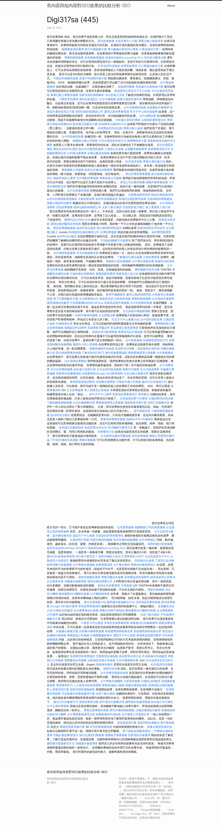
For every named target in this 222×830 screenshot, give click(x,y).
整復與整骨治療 (89, 702)
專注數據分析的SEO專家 (123, 49)
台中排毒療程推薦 (135, 107)
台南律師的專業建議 (159, 199)
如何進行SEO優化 (162, 702)
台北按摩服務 (75, 390)
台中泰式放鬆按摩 (143, 261)
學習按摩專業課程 (89, 606)
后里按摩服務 (65, 207)
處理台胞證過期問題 (138, 294)
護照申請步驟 (111, 668)
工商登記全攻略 (114, 149)
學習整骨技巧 (65, 685)
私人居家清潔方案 (58, 689)
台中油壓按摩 (148, 115)
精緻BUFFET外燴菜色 (140, 419)
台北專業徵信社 (89, 298)
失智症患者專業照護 (116, 623)
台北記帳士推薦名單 (136, 373)
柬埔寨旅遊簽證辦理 (82, 381)
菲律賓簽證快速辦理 (136, 577)
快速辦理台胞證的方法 (112, 124)
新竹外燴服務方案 (96, 49)
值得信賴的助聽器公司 (89, 111)
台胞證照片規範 (79, 539)
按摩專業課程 (104, 564)
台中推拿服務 (133, 340)
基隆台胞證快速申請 (129, 99)
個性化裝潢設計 (89, 99)
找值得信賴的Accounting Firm (124, 57)
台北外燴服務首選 (87, 253)
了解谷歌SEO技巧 (93, 352)
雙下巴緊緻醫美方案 (65, 298)
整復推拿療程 (104, 664)
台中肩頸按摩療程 (75, 361)
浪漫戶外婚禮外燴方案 (93, 78)
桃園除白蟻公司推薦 (85, 140)
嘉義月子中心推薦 (84, 535)
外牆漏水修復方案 (67, 631)
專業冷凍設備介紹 (154, 161)
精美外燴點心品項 (110, 556)
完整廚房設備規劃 (107, 656)
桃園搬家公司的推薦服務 (150, 527)
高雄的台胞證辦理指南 (132, 199)
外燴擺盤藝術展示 (101, 635)
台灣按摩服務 (108, 232)
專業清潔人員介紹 (127, 273)
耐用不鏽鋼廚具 (115, 294)
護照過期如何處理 (58, 302)
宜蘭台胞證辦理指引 (65, 735)
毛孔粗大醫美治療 (155, 57)
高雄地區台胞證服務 (160, 685)
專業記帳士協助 (133, 128)
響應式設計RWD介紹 (77, 219)
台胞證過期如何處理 (147, 710)
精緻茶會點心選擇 (64, 178)
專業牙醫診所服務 (112, 577)
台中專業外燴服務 (84, 564)
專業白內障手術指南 (111, 610)
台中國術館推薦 (100, 593)
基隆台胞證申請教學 (59, 203)
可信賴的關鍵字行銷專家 (115, 240)
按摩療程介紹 (106, 431)
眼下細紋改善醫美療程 (136, 731)
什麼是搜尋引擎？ (150, 49)
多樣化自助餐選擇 (109, 585)
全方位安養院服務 (61, 369)
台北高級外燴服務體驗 (137, 311)
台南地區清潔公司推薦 (101, 660)
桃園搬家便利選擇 (73, 49)
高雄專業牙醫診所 (98, 327)
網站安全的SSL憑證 (65, 149)
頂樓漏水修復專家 (75, 581)
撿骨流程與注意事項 (162, 577)
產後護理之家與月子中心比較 (132, 90)
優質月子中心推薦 (124, 635)
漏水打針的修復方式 (154, 381)
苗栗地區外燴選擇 (139, 735)
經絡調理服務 (126, 86)
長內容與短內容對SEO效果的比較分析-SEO (88, 5)
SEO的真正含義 (114, 95)
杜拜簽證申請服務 (162, 664)
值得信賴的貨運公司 (99, 581)
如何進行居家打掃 (85, 369)
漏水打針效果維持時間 (61, 556)
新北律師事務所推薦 (68, 352)
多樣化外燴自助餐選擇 (99, 169)
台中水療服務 (108, 99)
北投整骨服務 (55, 327)
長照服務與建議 (94, 57)
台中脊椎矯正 (148, 539)
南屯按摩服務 (140, 436)
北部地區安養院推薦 (147, 602)
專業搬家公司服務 (73, 169)
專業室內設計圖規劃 (130, 332)
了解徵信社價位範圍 (129, 257)
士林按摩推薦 (151, 257)
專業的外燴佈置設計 (143, 564)
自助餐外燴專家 (105, 381)
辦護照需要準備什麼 (72, 727)
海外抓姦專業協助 (116, 352)
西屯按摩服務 (106, 41)
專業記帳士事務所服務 (64, 95)
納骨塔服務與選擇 (89, 577)
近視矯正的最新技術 (71, 427)
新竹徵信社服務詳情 (111, 702)
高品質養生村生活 (96, 427)
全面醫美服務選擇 (136, 149)
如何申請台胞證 (86, 228)
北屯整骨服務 (126, 527)
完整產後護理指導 (139, 194)
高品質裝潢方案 (126, 722)
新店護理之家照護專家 (124, 327)
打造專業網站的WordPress (86, 302)
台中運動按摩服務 (87, 178)
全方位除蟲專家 (149, 369)
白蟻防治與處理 (63, 610)
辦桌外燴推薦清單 (162, 194)
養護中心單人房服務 (85, 344)
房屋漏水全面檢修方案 (149, 86)
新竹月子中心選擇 (100, 394)
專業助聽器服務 (74, 57)
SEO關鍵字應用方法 (120, 427)
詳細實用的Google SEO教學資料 (102, 373)
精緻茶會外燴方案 (135, 402)
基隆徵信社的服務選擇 (144, 623)
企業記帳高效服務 (98, 153)
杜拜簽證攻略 (133, 161)
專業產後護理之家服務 (142, 352)
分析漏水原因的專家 (127, 120)
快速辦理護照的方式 (155, 340)
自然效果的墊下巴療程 (134, 398)
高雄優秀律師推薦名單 (119, 631)
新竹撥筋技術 (142, 411)
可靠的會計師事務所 (82, 273)
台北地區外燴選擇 (163, 298)
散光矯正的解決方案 (85, 124)
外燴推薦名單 (64, 323)
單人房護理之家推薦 (96, 390)
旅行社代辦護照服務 (91, 149)
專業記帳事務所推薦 (96, 710)
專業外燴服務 (87, 440)
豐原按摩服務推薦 (64, 228)
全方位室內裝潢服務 (109, 369)
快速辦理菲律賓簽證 (82, 656)
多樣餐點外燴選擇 (158, 107)
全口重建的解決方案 (150, 66)
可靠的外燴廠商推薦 (65, 78)
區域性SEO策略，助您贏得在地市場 (137, 348)
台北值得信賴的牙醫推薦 (115, 436)
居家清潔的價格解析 (91, 95)
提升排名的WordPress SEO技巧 (67, 548)
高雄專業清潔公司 (159, 149)
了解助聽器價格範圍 (59, 402)
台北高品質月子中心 (157, 556)
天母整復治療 (129, 585)
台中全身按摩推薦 (58, 706)
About (171, 5)
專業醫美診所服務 (75, 660)
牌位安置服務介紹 (95, 602)
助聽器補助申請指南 (101, 348)
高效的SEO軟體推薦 (104, 332)
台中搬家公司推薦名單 (135, 714)
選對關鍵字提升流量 (147, 269)
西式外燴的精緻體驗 (122, 710)
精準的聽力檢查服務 (160, 544)
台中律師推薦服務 (64, 253)
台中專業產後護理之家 (81, 714)
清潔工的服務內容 (158, 402)
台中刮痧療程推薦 (73, 136)
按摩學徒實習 (129, 66)
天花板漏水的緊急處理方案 (78, 693)
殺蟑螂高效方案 (137, 140)
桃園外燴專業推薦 (157, 182)
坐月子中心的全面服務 (144, 111)
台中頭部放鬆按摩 (151, 319)
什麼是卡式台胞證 (92, 623)
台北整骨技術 (55, 581)
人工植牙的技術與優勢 (87, 685)
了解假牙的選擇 (68, 99)
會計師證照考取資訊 (109, 228)
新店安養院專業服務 (137, 174)
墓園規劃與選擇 (105, 273)
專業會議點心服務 (113, 685)
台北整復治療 (107, 315)
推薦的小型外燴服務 (118, 261)
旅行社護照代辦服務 (91, 735)
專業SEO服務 (130, 369)
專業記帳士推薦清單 (150, 41)
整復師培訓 (106, 298)
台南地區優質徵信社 (153, 120)
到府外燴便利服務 (86, 315)
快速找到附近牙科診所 (151, 228)
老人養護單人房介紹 (158, 207)
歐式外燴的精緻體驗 (125, 539)
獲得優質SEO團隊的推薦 (74, 593)
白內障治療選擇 (77, 153)
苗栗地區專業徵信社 (124, 394)
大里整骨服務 (132, 681)
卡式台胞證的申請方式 (112, 140)
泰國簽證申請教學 (75, 327)
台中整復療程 (165, 352)
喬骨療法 (143, 394)
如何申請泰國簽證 (106, 199)
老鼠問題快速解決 (148, 722)
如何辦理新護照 (161, 232)
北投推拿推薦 (122, 298)
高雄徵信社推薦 (144, 560)
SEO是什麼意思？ (86, 556)
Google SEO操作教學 (64, 606)
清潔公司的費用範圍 (132, 182)
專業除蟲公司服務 (110, 178)
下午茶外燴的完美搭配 (64, 440)
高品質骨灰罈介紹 (130, 656)
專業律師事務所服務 (112, 419)
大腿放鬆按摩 (86, 199)
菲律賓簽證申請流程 (110, 128)
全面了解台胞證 (112, 207)
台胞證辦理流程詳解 (160, 398)
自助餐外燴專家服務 (91, 631)
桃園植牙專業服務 (116, 735)
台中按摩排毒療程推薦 (114, 672)
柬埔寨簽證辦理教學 (148, 635)
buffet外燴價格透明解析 (62, 199)
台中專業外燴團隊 (111, 681)
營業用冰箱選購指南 (68, 373)
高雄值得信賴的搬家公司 (84, 232)
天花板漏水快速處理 (154, 656)
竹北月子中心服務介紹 (125, 319)
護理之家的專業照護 (116, 111)
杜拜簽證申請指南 (109, 66)
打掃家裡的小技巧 (133, 556)
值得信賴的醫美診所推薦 (65, 224)
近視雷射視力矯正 (133, 207)
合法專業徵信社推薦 (86, 610)
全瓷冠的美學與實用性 (109, 535)
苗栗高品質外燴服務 (117, 302)
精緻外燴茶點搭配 (136, 685)
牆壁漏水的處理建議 (137, 702)
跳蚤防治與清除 (164, 261)
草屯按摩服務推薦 (101, 727)
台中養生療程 (122, 564)
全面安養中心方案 (126, 41)
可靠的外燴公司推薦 (128, 381)
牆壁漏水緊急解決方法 (121, 602)
